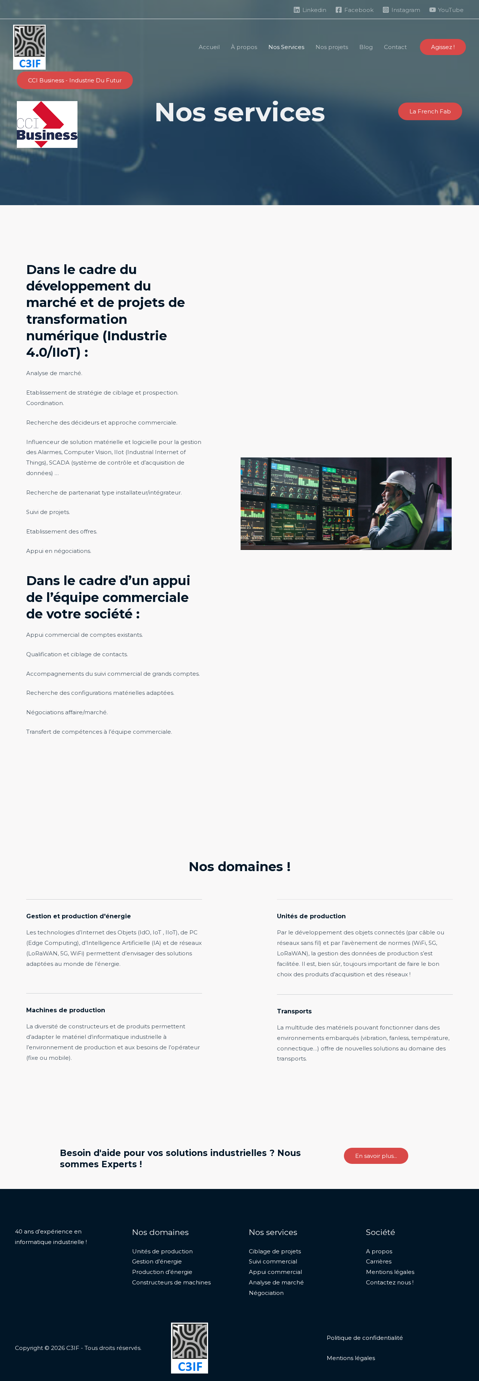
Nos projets (331, 47)
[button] (443, 47)
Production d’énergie (162, 1271)
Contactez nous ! (390, 1282)
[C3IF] (29, 46)
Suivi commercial (273, 1261)
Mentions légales (390, 1271)
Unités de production (162, 1251)
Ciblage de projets (275, 1251)
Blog (366, 47)
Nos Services (286, 47)
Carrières (378, 1261)
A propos (379, 1251)
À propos (244, 47)
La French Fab (430, 111)
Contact (395, 47)
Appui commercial (275, 1271)
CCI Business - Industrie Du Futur (75, 80)
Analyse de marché (276, 1282)
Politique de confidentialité (365, 1337)
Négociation (266, 1292)
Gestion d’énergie (157, 1261)
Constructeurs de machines (171, 1282)
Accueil (209, 47)
